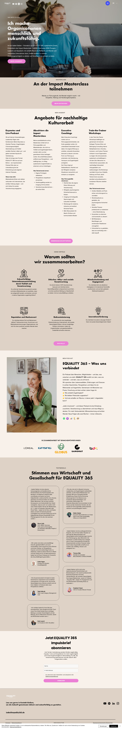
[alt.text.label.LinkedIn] (19, 4)
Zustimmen (114, 726)
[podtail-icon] (74, 418)
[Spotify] (16, 4)
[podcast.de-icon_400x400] (78, 418)
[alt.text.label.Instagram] (21, 4)
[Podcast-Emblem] (67, 418)
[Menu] (108, 3)
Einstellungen (103, 726)
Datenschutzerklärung (15, 727)
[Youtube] (13, 4)
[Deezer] (71, 418)
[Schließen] (120, 726)
